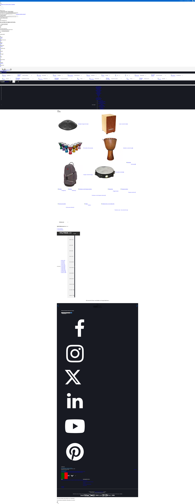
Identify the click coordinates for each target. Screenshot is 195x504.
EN (1, 38)
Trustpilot (62, 486)
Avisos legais (85, 485)
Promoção (98, 88)
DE (0, 60)
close (0, 84)
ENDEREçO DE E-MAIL (4, 13)
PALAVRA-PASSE (3, 14)
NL (1, 43)
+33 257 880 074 (63, 471)
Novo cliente (10, 11)
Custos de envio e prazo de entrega (88, 481)
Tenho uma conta (3, 11)
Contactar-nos (3, 4)
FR (0, 38)
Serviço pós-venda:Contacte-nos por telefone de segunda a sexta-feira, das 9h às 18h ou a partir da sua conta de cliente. (73, 472)
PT (0, 55)
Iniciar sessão (3, 15)
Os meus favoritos (4, 31)
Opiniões (13, 4)
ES (0, 52)
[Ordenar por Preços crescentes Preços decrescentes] (65, 222)
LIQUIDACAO (98, 86)
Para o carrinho (4, 24)
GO (71, 312)
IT (0, 57)
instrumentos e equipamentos (99, 491)
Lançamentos (3, 71)
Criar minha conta (3, 17)
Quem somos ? (8, 4)
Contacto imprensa (80, 472)
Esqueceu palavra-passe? (21, 14)
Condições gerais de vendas (87, 484)
